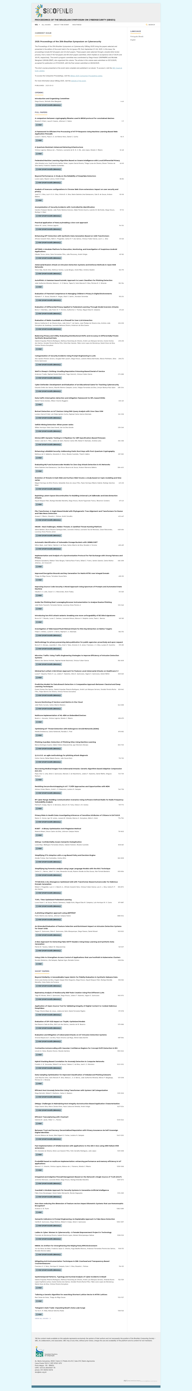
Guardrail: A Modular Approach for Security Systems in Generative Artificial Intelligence (72, 1190)
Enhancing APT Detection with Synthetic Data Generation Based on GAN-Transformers (72, 236)
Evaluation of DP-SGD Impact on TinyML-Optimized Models (60, 1022)
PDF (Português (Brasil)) (49, 105)
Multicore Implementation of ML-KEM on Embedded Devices (60, 715)
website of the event (78, 81)
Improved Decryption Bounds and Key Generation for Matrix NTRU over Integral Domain (72, 573)
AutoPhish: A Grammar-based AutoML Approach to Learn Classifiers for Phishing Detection (73, 280)
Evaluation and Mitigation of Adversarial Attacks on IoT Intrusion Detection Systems (71, 1035)
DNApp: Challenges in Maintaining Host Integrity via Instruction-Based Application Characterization (77, 1104)
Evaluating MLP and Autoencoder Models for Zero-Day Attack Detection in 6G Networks (72, 465)
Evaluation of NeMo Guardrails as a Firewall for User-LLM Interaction (63, 320)
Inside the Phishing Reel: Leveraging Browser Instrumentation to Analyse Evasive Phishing (73, 602)
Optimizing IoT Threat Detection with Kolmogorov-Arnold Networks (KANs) (67, 729)
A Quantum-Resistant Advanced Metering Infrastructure (59, 147)
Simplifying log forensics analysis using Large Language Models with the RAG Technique (72, 869)
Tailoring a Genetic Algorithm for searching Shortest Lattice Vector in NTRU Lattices (71, 1295)
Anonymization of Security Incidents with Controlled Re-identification (65, 207)
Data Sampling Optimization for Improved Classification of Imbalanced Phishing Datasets (73, 1075)
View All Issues (41, 1318)
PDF (40, 125)
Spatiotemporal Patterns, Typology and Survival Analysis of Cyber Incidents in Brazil (70, 1277)
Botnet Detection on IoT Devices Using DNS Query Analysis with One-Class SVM (69, 411)
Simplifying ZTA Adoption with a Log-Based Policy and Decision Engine (65, 855)
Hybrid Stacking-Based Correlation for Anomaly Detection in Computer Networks (69, 1061)
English (133, 40)
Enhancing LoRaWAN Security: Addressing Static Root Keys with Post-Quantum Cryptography (75, 451)
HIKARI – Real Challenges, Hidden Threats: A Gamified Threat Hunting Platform (68, 527)
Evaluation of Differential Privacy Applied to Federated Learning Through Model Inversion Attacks (77, 307)
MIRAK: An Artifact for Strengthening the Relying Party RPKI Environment (66, 1246)
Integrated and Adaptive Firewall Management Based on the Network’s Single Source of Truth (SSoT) (78, 1177)
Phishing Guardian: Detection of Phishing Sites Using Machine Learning (65, 742)
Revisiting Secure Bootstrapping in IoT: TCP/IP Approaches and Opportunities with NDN (72, 786)
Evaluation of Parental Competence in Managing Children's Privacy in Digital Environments (73, 294)
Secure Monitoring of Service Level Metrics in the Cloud (59, 702)
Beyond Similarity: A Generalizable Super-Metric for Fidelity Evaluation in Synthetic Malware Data (76, 977)
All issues (46, 25)
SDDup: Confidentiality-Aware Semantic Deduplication (58, 842)
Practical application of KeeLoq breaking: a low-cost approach (61, 223)
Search (151, 25)
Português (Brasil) (136, 36)
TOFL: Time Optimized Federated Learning (53, 900)
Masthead (76, 25)
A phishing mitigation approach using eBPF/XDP (55, 913)
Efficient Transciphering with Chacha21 (51, 1117)
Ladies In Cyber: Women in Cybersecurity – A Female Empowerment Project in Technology (73, 1232)
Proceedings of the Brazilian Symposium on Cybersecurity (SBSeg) (75, 20)
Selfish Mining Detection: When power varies (54, 425)
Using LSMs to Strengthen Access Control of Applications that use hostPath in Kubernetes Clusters (77, 957)
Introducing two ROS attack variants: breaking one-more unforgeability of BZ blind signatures (75, 616)
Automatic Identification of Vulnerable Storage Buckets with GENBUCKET (66, 542)
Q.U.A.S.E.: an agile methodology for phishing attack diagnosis (61, 755)
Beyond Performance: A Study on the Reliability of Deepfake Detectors (65, 176)
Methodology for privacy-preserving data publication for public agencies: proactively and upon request (79, 642)
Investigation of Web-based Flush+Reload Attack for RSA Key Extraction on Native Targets (73, 629)
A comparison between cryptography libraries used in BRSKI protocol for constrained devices (74, 118)
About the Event (61, 25)
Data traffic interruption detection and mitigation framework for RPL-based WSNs (70, 398)
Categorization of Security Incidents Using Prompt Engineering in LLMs (65, 356)
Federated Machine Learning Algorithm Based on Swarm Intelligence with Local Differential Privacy (77, 160)
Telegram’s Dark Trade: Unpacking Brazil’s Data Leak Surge (60, 1308)
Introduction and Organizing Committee (52, 99)
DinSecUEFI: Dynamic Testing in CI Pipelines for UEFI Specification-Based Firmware (70, 438)
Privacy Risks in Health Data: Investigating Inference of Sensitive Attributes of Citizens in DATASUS (77, 815)
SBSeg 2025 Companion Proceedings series (86, 76)
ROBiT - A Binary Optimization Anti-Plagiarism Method (58, 829)
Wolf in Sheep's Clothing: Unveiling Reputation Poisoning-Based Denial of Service (70, 371)
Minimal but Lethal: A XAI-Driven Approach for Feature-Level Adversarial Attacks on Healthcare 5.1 (76, 671)
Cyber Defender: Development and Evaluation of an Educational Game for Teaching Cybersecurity (77, 385)
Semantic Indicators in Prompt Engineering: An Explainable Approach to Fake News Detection (75, 1219)
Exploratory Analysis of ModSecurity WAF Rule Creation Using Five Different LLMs (69, 993)
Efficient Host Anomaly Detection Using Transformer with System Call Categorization (71, 1090)
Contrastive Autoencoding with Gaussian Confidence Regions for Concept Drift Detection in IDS (76, 1048)
